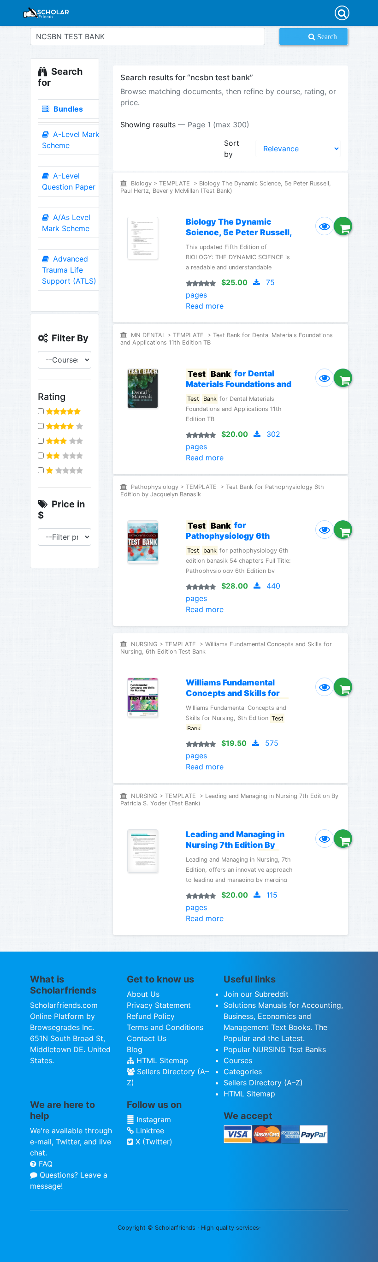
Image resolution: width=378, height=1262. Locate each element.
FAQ (44, 1163)
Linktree (149, 1130)
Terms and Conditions (165, 1027)
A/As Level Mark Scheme (66, 223)
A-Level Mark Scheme (71, 140)
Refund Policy (151, 1016)
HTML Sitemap (161, 1060)
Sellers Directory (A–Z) (263, 1082)
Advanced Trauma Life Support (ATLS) (69, 270)
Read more (205, 305)
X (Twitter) (152, 1141)
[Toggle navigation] (342, 13)
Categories (243, 1071)
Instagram (152, 1119)
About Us (143, 994)
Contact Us (146, 1038)
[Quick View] (324, 226)
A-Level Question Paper (68, 181)
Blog (134, 1049)
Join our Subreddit (256, 994)
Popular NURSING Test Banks (275, 1049)
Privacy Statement (159, 1005)
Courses (238, 1060)
